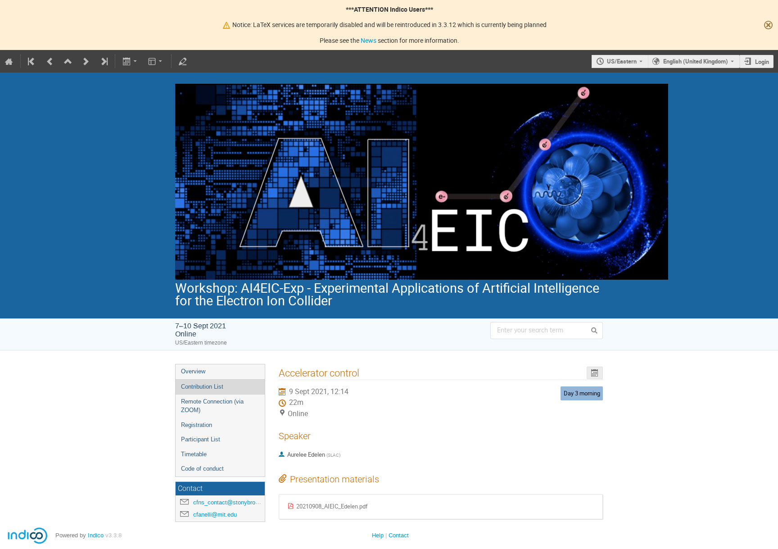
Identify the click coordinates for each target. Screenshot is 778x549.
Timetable (194, 454)
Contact (399, 535)
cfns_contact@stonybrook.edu (233, 502)
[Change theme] (156, 61)
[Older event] (50, 61)
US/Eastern (622, 61)
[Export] (130, 61)
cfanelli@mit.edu (215, 514)
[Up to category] (68, 61)
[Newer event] (86, 61)
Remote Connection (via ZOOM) (212, 405)
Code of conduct (202, 468)
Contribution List (202, 386)
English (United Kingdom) (695, 61)
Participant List (200, 439)
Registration (196, 425)
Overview (193, 371)
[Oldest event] (32, 61)
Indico (96, 535)
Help (378, 535)
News (368, 40)
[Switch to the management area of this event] (183, 61)
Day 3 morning (582, 393)
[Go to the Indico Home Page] (9, 61)
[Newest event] (104, 61)
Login (762, 62)
